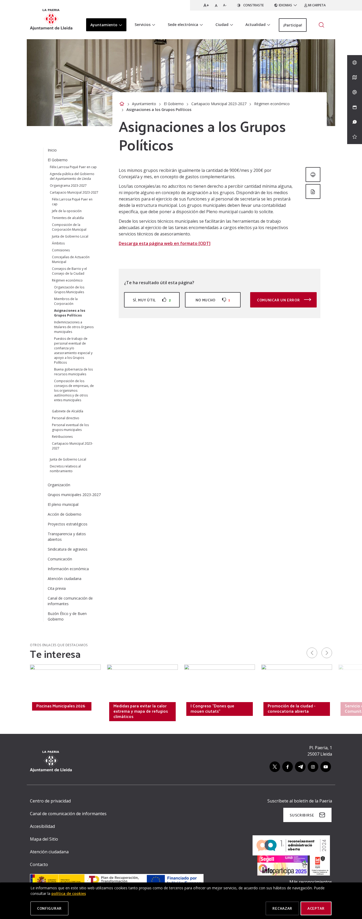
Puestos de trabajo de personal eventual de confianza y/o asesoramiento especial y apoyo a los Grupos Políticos (73, 350)
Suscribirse (302, 815)
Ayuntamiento (144, 103)
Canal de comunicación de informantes (70, 601)
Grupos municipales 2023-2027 (74, 494)
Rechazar (282, 908)
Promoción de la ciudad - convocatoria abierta (291, 708)
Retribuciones (62, 436)
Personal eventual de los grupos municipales (70, 427)
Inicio (52, 150)
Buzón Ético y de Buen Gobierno (67, 616)
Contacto (39, 864)
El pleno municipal (63, 504)
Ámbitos (58, 243)
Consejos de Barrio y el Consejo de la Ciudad (69, 271)
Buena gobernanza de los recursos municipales (73, 371)
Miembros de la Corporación (66, 301)
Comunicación (60, 558)
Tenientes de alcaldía (68, 218)
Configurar (49, 908)
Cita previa (57, 588)
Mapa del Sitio (44, 839)
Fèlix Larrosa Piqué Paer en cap (73, 167)
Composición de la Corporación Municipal (69, 227)
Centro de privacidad (50, 801)
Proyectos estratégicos (67, 524)
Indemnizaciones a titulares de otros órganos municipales (74, 327)
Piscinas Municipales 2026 (60, 706)
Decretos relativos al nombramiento (65, 468)
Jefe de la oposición (67, 211)
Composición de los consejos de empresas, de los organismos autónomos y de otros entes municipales (74, 390)
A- (225, 5)
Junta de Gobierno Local (70, 236)
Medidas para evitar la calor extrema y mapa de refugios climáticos (140, 711)
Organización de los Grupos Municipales (69, 289)
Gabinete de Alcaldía (67, 411)
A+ (206, 5)
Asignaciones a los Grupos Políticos (69, 313)
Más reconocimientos (310, 882)
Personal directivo (65, 418)
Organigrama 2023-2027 (68, 185)
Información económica (68, 568)
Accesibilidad (42, 826)
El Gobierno (174, 103)
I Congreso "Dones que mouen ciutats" (212, 708)
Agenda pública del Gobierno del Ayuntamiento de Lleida (72, 176)
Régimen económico (272, 103)
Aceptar (316, 908)
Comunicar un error (279, 300)
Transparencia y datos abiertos (67, 536)
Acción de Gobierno (64, 514)
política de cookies (68, 893)
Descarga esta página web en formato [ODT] (164, 243)
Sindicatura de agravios (67, 549)
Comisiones (61, 250)
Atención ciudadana (64, 578)
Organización (59, 484)
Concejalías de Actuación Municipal (71, 259)
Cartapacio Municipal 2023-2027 (218, 103)
